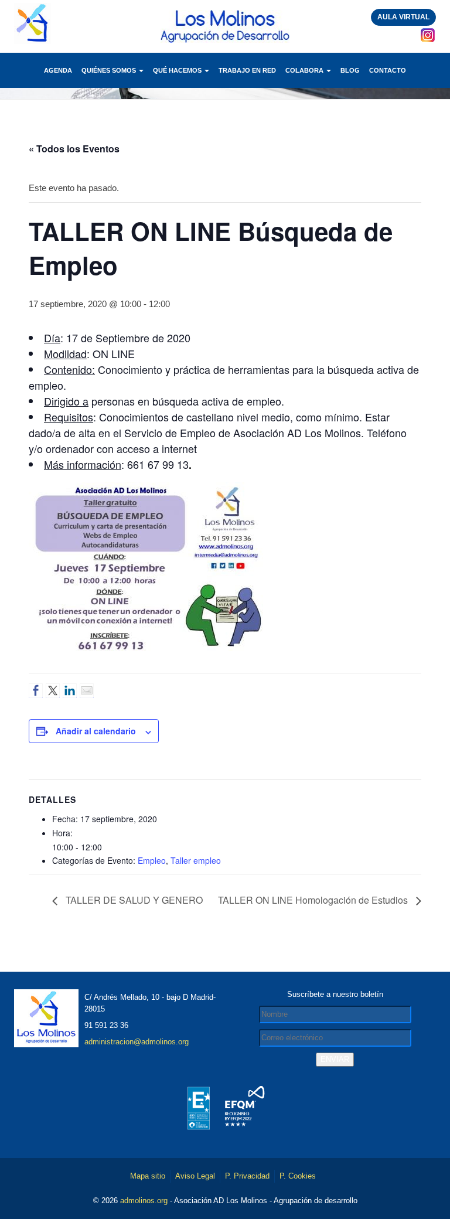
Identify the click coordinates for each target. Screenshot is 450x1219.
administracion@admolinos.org (136, 1041)
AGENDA (58, 70)
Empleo (152, 860)
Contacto (387, 70)
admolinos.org (144, 1200)
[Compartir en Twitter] (53, 690)
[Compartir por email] (87, 690)
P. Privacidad (247, 1176)
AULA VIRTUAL (403, 17)
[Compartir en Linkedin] (70, 690)
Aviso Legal (195, 1176)
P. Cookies (297, 1176)
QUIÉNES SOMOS (109, 70)
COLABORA (305, 70)
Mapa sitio (147, 1176)
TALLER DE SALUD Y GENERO (133, 900)
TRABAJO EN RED (247, 70)
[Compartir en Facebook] (36, 690)
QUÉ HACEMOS (178, 70)
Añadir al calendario (96, 731)
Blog (350, 70)
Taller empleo (196, 860)
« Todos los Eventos (74, 148)
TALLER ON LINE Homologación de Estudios (314, 900)
